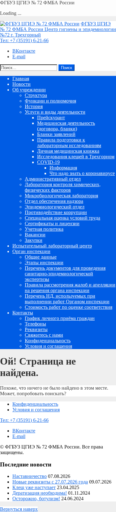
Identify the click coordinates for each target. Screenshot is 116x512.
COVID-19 (48, 162)
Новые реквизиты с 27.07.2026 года (50, 481)
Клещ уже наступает (34, 487)
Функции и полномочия (50, 100)
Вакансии (35, 234)
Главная (20, 78)
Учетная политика (44, 229)
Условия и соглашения (48, 346)
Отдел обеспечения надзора (54, 201)
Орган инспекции (31, 251)
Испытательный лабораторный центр (52, 245)
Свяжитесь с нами (44, 335)
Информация (63, 167)
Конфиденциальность (48, 340)
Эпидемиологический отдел (54, 206)
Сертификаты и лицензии (52, 223)
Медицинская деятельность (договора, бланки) (66, 125)
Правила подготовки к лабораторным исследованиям (69, 142)
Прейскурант (51, 117)
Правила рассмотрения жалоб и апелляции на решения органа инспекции (70, 287)
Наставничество (29, 476)
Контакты (22, 312)
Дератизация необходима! (39, 493)
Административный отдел (53, 179)
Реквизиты (36, 329)
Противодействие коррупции (56, 212)
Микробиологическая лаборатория (61, 195)
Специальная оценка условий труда (62, 218)
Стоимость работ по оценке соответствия (68, 307)
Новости (21, 84)
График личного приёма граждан (60, 318)
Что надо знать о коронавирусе (82, 173)
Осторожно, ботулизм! (36, 498)
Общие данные (41, 257)
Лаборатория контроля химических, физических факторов (63, 187)
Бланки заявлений (56, 134)
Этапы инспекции (44, 262)
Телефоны (35, 323)
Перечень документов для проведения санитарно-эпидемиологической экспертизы (65, 273)
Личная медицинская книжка (68, 151)
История (34, 106)
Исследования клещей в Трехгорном (75, 156)
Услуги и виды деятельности (55, 112)
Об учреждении (29, 89)
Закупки (33, 240)
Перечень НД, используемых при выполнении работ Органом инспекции (67, 298)
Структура (36, 95)
